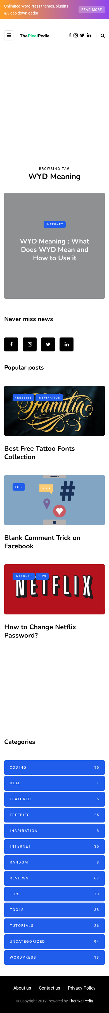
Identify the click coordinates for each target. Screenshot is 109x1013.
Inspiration (49, 397)
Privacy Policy (82, 988)
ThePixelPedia (81, 1001)
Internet (54, 224)
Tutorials (54, 925)
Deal (54, 783)
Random (54, 862)
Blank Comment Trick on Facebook (42, 542)
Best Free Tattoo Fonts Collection (39, 452)
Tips (19, 486)
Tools (54, 910)
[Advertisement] (54, 97)
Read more (91, 10)
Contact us (49, 988)
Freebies (23, 397)
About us (22, 988)
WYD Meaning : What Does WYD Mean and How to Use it (54, 249)
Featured (54, 799)
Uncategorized (54, 941)
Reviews (54, 878)
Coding (54, 767)
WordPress (54, 957)
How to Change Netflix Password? (40, 631)
